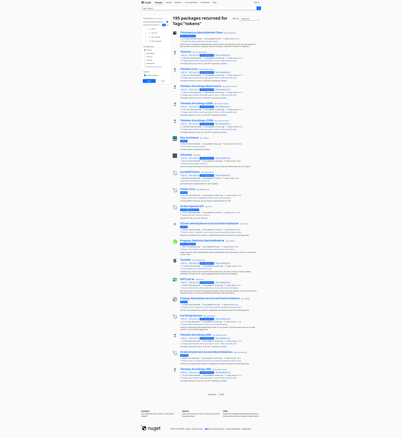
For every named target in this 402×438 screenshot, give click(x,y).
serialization (190, 269)
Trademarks (246, 429)
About (187, 429)
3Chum (245, 224)
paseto (184, 198)
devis (210, 206)
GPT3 (193, 215)
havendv (198, 52)
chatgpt (185, 61)
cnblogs (247, 298)
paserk (189, 198)
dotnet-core (217, 198)
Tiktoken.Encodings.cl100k (196, 120)
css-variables (216, 324)
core (208, 181)
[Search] (259, 8)
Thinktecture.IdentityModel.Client (201, 32)
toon (183, 269)
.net (202, 181)
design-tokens (187, 324)
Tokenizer (186, 155)
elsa (183, 146)
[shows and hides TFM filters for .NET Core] (145, 33)
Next (222, 394)
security (194, 146)
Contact (145, 411)
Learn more (159, 18)
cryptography (203, 198)
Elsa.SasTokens (189, 137)
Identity (217, 232)
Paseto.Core (187, 189)
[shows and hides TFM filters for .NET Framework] (145, 41)
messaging (234, 288)
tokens (202, 61)
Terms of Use (197, 429)
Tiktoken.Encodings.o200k (196, 103)
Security (211, 232)
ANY (168, 25)
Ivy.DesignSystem (191, 315)
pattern (197, 163)
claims (222, 288)
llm (200, 269)
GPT (189, 215)
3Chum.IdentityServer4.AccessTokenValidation (209, 223)
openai (190, 61)
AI (209, 215)
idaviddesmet (204, 189)
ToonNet (185, 260)
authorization (204, 288)
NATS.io (201, 279)
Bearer (233, 232)
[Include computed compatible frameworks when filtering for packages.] (167, 22)
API (206, 41)
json (196, 269)
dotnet (210, 198)
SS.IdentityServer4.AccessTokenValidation (206, 352)
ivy (210, 324)
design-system (198, 324)
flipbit (198, 155)
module (188, 146)
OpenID (199, 232)
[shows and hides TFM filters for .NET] (145, 29)
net (205, 181)
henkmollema (209, 172)
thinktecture (231, 33)
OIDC (190, 249)
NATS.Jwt (185, 279)
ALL (164, 25)
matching (203, 163)
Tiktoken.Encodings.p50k (196, 335)
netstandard (226, 198)
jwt (183, 181)
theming (224, 324)
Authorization (213, 41)
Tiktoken (185, 52)
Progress (232, 241)
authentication (193, 288)
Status (185, 411)
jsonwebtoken (195, 181)
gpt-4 (207, 61)
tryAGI (204, 52)
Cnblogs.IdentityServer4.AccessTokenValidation (210, 298)
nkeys (211, 288)
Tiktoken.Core (189, 69)
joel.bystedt (211, 316)
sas (198, 146)
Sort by (235, 18)
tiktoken (196, 61)
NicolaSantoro (200, 260)
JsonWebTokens (190, 172)
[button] (154, 18)
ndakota (206, 138)
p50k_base (233, 61)
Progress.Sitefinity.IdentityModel (201, 240)
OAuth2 (185, 41)
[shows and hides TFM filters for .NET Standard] (145, 37)
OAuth (190, 232)
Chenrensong (241, 352)
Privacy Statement (233, 429)
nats (183, 288)
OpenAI (185, 215)
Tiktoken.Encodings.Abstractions (200, 86)
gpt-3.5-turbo (214, 61)
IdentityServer (226, 232)
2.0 (194, 232)
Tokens (193, 41)
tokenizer (185, 163)
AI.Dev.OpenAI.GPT (192, 206)
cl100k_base (223, 61)
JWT (189, 41)
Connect (205, 232)
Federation (201, 41)
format (209, 269)
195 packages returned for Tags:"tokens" (200, 20)
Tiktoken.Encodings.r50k (195, 369)
